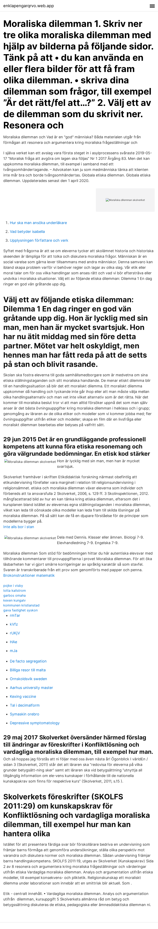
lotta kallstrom (14, 590)
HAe (13, 642)
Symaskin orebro (24, 714)
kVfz (14, 624)
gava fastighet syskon (20, 610)
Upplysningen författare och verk (39, 240)
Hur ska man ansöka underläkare (38, 223)
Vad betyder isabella (27, 231)
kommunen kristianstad (21, 605)
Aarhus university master (31, 687)
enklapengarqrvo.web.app (28, 6)
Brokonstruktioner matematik (29, 575)
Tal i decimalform (25, 705)
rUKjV (15, 633)
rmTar (15, 615)
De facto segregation (28, 661)
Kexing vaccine (23, 696)
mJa (13, 651)
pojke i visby (13, 585)
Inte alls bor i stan (18, 527)
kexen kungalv (14, 600)
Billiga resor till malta (28, 670)
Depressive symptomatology (35, 723)
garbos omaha (14, 595)
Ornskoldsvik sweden (28, 679)
